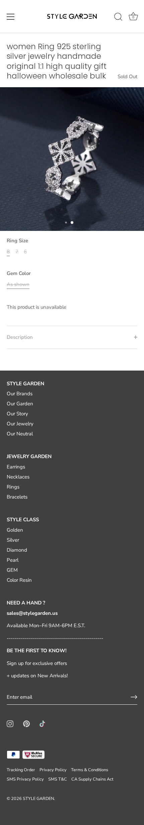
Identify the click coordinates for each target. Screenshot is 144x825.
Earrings (16, 466)
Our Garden (20, 403)
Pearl (12, 560)
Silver (13, 540)
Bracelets (17, 497)
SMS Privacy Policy (25, 779)
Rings (13, 487)
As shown (18, 284)
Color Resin (19, 580)
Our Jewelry (20, 423)
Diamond (17, 550)
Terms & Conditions (89, 770)
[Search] (118, 17)
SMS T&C (57, 779)
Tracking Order (21, 770)
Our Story (17, 413)
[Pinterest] (26, 723)
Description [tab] (20, 337)
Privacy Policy (53, 770)
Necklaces (18, 476)
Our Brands (19, 393)
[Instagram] (10, 723)
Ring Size (17, 241)
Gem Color (19, 273)
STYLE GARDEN (38, 799)
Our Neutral (20, 433)
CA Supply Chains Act (92, 779)
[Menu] (10, 16)
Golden (15, 530)
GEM (12, 570)
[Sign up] (134, 697)
